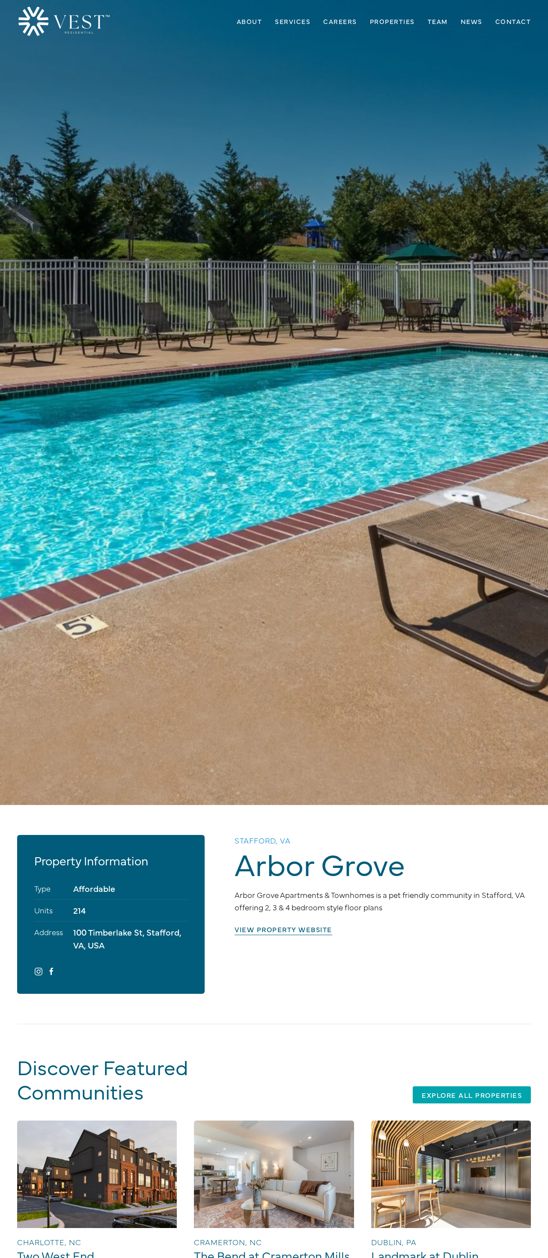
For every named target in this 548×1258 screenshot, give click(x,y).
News (471, 21)
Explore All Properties (472, 1095)
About (249, 21)
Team (438, 21)
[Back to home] (64, 21)
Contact (513, 21)
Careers (340, 21)
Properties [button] (392, 21)
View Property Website (283, 929)
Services (292, 21)
